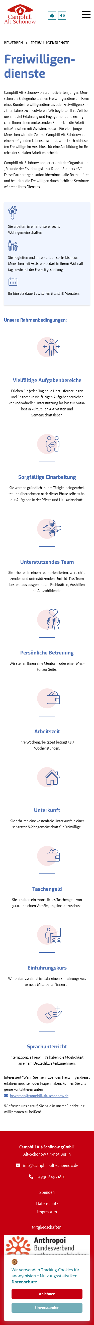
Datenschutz (47, 1203)
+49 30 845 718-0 (50, 1177)
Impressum (47, 1212)
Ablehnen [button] (47, 1293)
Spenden (47, 1192)
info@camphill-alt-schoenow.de (50, 1165)
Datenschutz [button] (24, 1282)
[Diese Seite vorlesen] (62, 16)
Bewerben (13, 43)
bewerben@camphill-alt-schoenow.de (39, 1096)
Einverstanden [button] (47, 1307)
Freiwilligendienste (50, 43)
